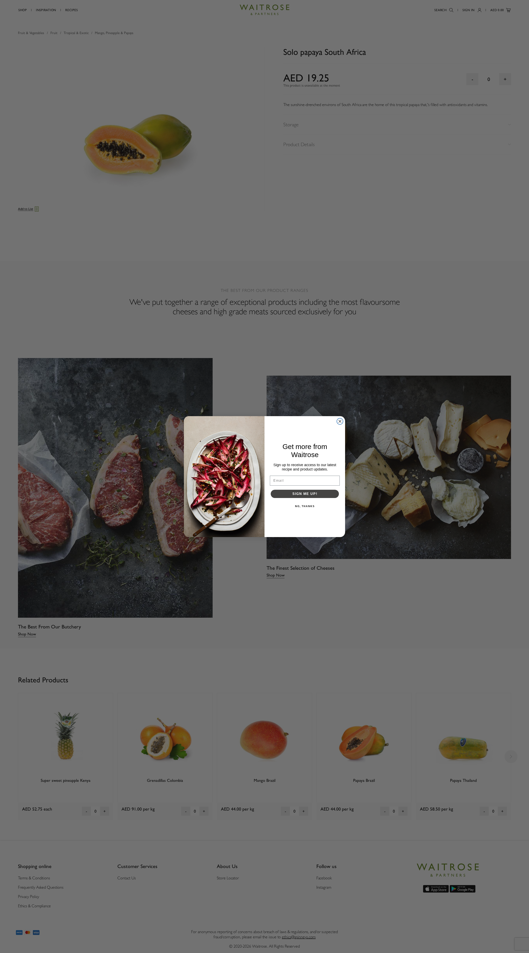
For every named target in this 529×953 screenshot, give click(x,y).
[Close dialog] (340, 421)
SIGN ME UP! (304, 494)
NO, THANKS (305, 506)
